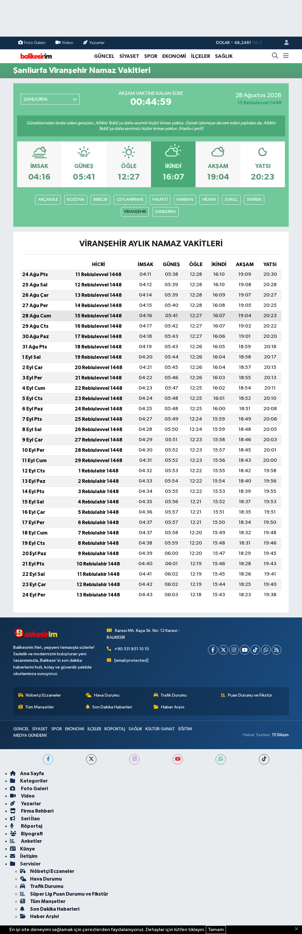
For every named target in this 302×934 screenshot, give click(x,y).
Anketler (31, 841)
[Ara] (275, 56)
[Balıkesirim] (35, 56)
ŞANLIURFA (165, 211)
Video (67, 42)
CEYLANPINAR (129, 199)
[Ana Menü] (286, 56)
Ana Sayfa (32, 773)
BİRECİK (100, 199)
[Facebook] (213, 650)
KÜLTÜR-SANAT (160, 729)
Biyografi (31, 833)
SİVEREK (254, 199)
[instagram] (134, 759)
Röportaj (31, 826)
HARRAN (185, 199)
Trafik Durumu (173, 695)
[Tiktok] (255, 650)
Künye (27, 848)
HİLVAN (209, 199)
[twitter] (91, 759)
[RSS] (276, 650)
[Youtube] (245, 650)
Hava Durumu (106, 695)
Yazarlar (97, 42)
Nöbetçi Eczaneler (43, 695)
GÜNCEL (104, 56)
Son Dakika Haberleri (112, 707)
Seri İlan (30, 818)
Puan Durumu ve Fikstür (250, 695)
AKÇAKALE (48, 199)
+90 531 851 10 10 (131, 649)
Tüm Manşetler (39, 707)
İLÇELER (200, 56)
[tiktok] (264, 759)
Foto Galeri (34, 42)
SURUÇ (231, 199)
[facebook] (48, 759)
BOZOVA (75, 199)
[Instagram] (234, 650)
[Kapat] (298, 929)
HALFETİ (160, 199)
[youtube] (178, 759)
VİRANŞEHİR (135, 211)
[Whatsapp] (266, 650)
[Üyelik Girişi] (284, 43)
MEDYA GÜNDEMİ (30, 735)
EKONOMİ (174, 56)
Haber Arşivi (172, 707)
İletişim (28, 856)
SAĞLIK (224, 56)
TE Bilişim (280, 735)
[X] (223, 650)
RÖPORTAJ (114, 729)
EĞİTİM (185, 729)
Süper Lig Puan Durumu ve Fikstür (69, 893)
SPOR (150, 56)
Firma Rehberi (36, 811)
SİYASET (129, 56)
